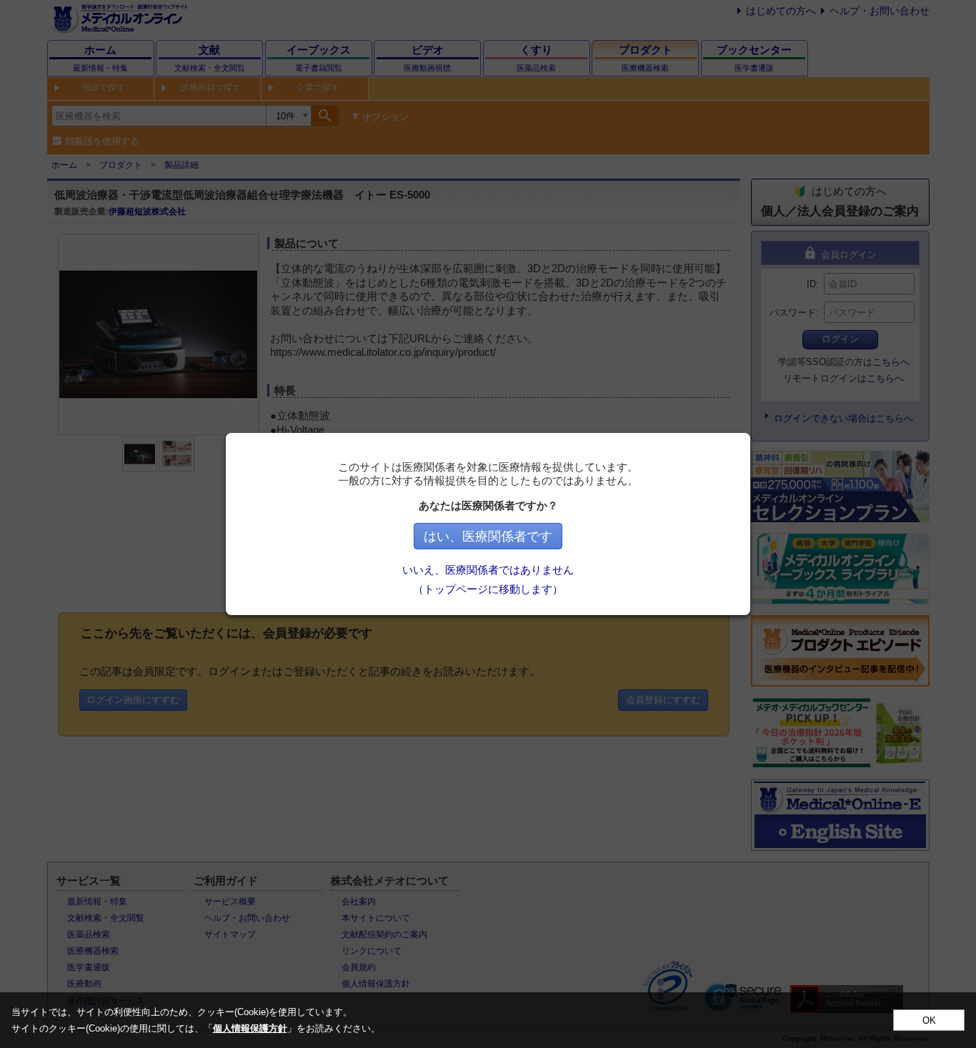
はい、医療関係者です (488, 536)
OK (929, 1020)
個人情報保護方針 (250, 1028)
